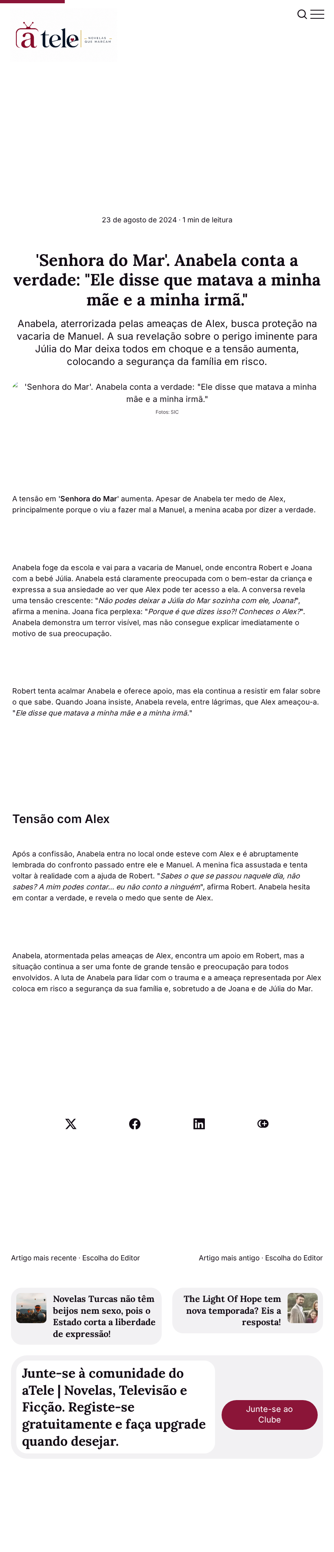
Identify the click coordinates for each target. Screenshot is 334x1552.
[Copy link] (263, 1124)
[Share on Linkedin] (199, 1124)
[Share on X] (71, 1124)
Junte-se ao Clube (269, 1414)
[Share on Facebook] (135, 1124)
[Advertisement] (167, 123)
